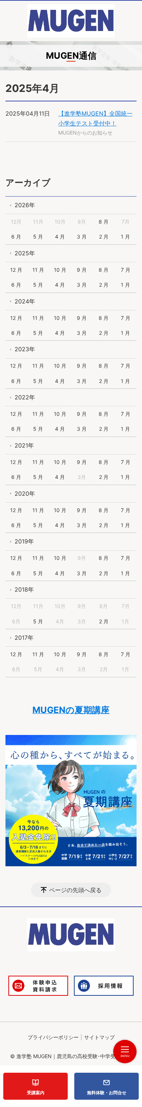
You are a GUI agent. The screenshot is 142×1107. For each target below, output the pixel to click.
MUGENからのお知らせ (85, 132)
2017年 (24, 637)
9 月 (82, 270)
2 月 (104, 236)
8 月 (104, 221)
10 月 (60, 270)
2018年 (24, 589)
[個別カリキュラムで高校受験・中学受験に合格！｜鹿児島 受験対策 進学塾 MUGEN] (71, 21)
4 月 (60, 236)
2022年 (25, 397)
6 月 (16, 236)
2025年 (25, 253)
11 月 (38, 270)
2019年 (24, 541)
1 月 (125, 236)
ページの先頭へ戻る (75, 890)
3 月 (82, 236)
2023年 (25, 349)
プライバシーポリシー (53, 1037)
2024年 (25, 301)
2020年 (25, 493)
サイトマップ (99, 1037)
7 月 (125, 270)
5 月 (38, 236)
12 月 (16, 270)
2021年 (24, 445)
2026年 (25, 205)
